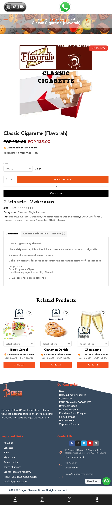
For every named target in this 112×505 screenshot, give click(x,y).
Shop (6, 452)
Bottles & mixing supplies (72, 395)
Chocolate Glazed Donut (56, 216)
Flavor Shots (65, 398)
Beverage (23, 216)
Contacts (8, 447)
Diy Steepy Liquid (68, 406)
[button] (75, 457)
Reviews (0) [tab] (58, 233)
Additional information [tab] (35, 233)
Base (61, 391)
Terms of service (12, 467)
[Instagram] (54, 20)
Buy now (57, 193)
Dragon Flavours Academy (17, 471)
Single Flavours (37, 212)
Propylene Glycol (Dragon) (72, 413)
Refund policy (11, 462)
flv (15, 220)
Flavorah (22, 212)
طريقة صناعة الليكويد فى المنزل (20, 476)
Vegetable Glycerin (69, 424)
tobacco (60, 220)
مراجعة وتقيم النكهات (15, 481)
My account (10, 457)
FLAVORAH (86, 216)
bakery (13, 216)
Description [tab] (12, 233)
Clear (38, 168)
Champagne (93, 349)
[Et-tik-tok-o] (96, 443)
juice (19, 220)
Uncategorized (67, 420)
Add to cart (64, 179)
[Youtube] (58, 20)
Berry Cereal (19, 349)
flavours (8, 220)
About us (8, 443)
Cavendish (35, 216)
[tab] (12, 234)
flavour (97, 216)
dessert (75, 216)
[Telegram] (84, 443)
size (6, 163)
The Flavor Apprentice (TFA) (39, 220)
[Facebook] (50, 20)
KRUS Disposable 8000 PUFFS (75, 402)
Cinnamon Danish (56, 349)
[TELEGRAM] (61, 20)
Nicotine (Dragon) (68, 409)
